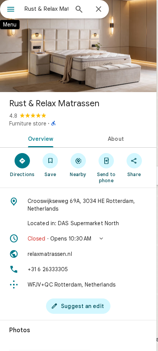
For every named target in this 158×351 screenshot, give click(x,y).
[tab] (39, 138)
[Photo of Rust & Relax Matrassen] (78, 46)
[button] (78, 238)
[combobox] (46, 8)
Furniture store (27, 123)
